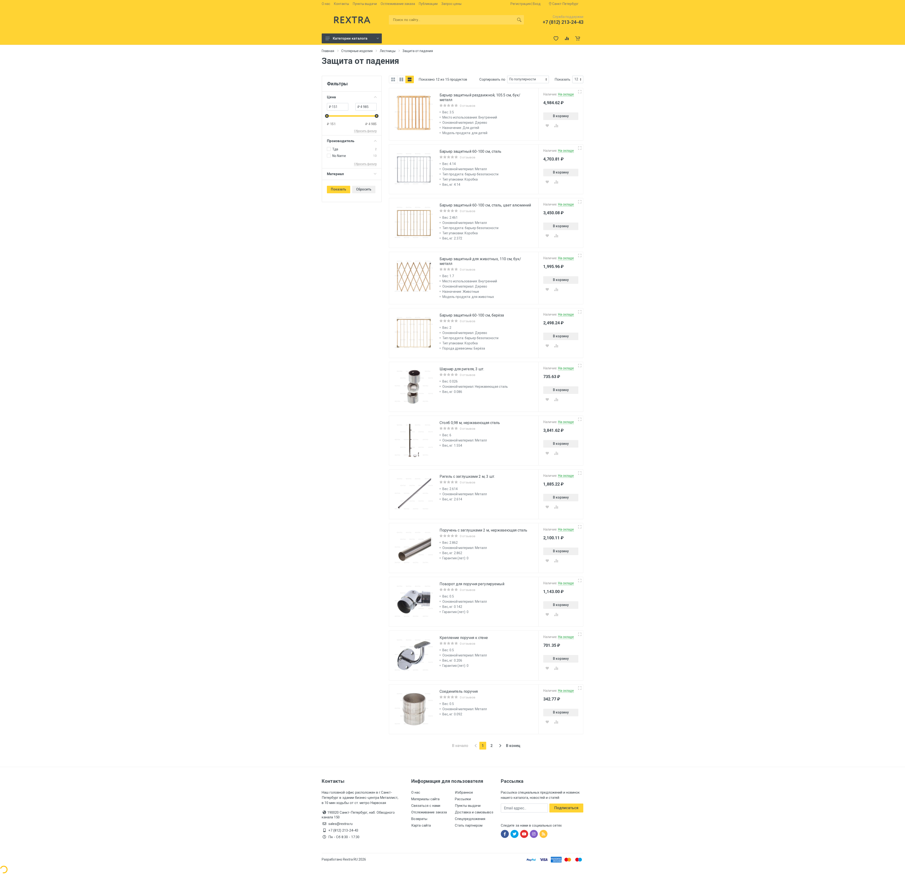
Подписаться (566, 808)
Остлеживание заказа (398, 3)
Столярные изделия (357, 51)
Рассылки (463, 799)
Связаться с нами (425, 806)
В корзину (561, 116)
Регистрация (520, 3)
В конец (513, 745)
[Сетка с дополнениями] (401, 79)
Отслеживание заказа (429, 812)
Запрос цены (451, 3)
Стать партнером (468, 825)
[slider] (327, 116)
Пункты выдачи (365, 3)
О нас (326, 3)
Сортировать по (492, 79)
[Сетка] (393, 79)
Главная (328, 51)
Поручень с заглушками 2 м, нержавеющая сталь (483, 530)
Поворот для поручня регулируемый (472, 584)
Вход (537, 3)
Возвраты (419, 819)
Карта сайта (421, 825)
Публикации (428, 3)
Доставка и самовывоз (474, 812)
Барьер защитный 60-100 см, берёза (472, 315)
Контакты (341, 3)
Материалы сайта (425, 799)
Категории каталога (350, 38)
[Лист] (409, 79)
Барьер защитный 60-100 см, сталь (470, 151)
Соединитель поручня (459, 691)
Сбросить (363, 189)
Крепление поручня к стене (464, 637)
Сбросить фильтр (365, 131)
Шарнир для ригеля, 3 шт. (462, 369)
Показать (338, 189)
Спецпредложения (470, 819)
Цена (331, 97)
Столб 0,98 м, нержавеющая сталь (470, 423)
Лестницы (387, 51)
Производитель (340, 141)
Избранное (464, 792)
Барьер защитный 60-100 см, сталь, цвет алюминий (485, 205)
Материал (335, 174)
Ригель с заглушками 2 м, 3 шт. (467, 476)
